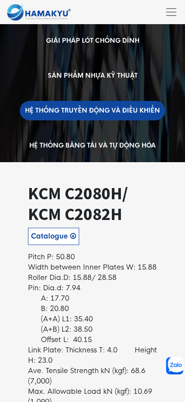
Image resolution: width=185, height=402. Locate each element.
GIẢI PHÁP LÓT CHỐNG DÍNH (92, 40)
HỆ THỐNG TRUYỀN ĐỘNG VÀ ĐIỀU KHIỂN (92, 110)
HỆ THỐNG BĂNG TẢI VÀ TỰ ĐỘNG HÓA (92, 145)
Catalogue (50, 236)
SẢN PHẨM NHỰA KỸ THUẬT (93, 75)
